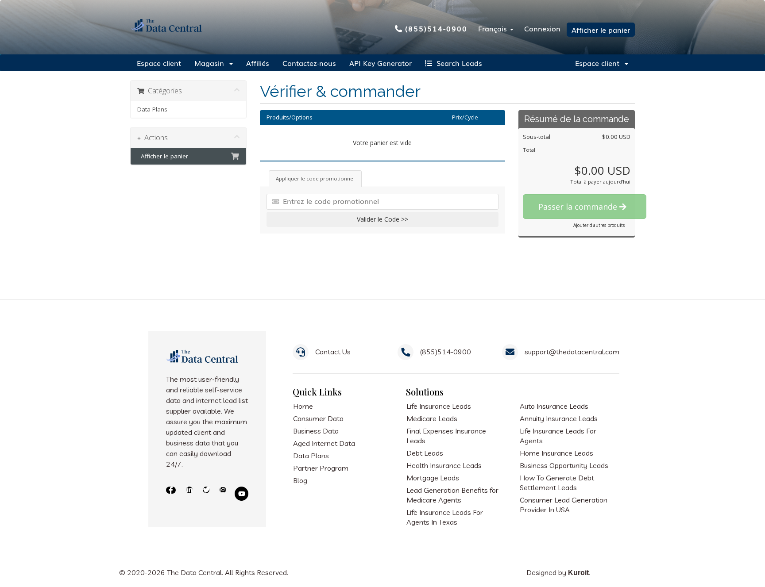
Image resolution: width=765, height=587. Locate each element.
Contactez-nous (309, 63)
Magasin (211, 63)
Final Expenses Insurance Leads (446, 435)
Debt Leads (424, 453)
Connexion (542, 28)
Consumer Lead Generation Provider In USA (563, 504)
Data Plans (152, 109)
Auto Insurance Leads (554, 406)
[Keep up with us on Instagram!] (222, 494)
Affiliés (257, 63)
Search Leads (457, 63)
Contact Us (333, 351)
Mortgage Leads (432, 477)
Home (303, 406)
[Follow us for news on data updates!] (188, 494)
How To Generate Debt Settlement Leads (557, 482)
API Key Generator (380, 63)
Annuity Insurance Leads (559, 418)
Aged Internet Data (324, 443)
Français (493, 28)
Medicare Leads (431, 418)
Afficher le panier (601, 29)
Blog (300, 480)
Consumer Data (318, 418)
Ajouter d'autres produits (599, 225)
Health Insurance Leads (444, 465)
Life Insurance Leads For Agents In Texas (444, 517)
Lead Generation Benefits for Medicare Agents (452, 495)
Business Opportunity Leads (564, 465)
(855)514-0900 (436, 28)
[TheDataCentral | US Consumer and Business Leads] (203, 362)
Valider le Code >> (382, 219)
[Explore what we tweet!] (205, 494)
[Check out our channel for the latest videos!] (241, 494)
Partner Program (320, 468)
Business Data (316, 430)
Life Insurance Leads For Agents (558, 435)
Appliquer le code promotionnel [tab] (315, 178)
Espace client (159, 63)
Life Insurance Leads (438, 406)
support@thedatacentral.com (572, 351)
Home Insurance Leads (556, 453)
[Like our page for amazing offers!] (171, 494)
